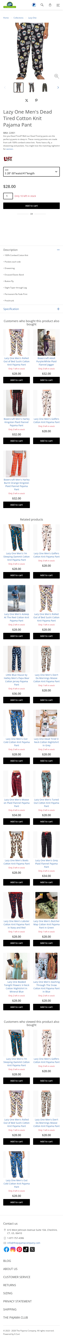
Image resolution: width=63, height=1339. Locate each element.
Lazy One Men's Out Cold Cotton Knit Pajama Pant (17, 742)
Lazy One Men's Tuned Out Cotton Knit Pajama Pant (46, 803)
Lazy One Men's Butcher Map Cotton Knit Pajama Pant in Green (46, 924)
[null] (26, 100)
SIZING (7, 1293)
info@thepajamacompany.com (23, 1242)
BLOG (7, 1260)
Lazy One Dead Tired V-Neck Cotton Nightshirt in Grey (46, 742)
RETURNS (9, 1285)
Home (6, 17)
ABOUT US (10, 1268)
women (9, 149)
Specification (11, 309)
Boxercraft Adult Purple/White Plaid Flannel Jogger (46, 361)
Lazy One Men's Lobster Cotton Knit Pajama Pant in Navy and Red (17, 924)
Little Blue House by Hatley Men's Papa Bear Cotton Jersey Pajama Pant (16, 679)
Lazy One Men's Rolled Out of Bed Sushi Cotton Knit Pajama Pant (17, 361)
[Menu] (58, 5)
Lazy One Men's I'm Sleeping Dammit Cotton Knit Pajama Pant (16, 556)
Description (10, 250)
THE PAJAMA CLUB (15, 1317)
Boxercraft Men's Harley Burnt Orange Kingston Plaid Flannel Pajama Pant (17, 484)
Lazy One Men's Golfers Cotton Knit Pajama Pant (46, 420)
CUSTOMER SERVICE (16, 1277)
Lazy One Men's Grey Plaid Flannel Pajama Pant (46, 863)
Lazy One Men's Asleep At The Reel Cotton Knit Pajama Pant (16, 617)
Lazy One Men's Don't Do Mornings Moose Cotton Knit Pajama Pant (46, 678)
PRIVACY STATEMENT (17, 1301)
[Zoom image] (57, 76)
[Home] (8, 5)
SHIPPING (9, 1309)
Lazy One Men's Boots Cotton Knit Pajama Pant (17, 862)
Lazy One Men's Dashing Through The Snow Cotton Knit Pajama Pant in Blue (46, 986)
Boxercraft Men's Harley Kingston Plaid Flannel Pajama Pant (17, 422)
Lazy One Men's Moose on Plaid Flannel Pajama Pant (17, 803)
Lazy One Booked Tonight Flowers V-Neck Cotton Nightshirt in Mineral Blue (16, 986)
